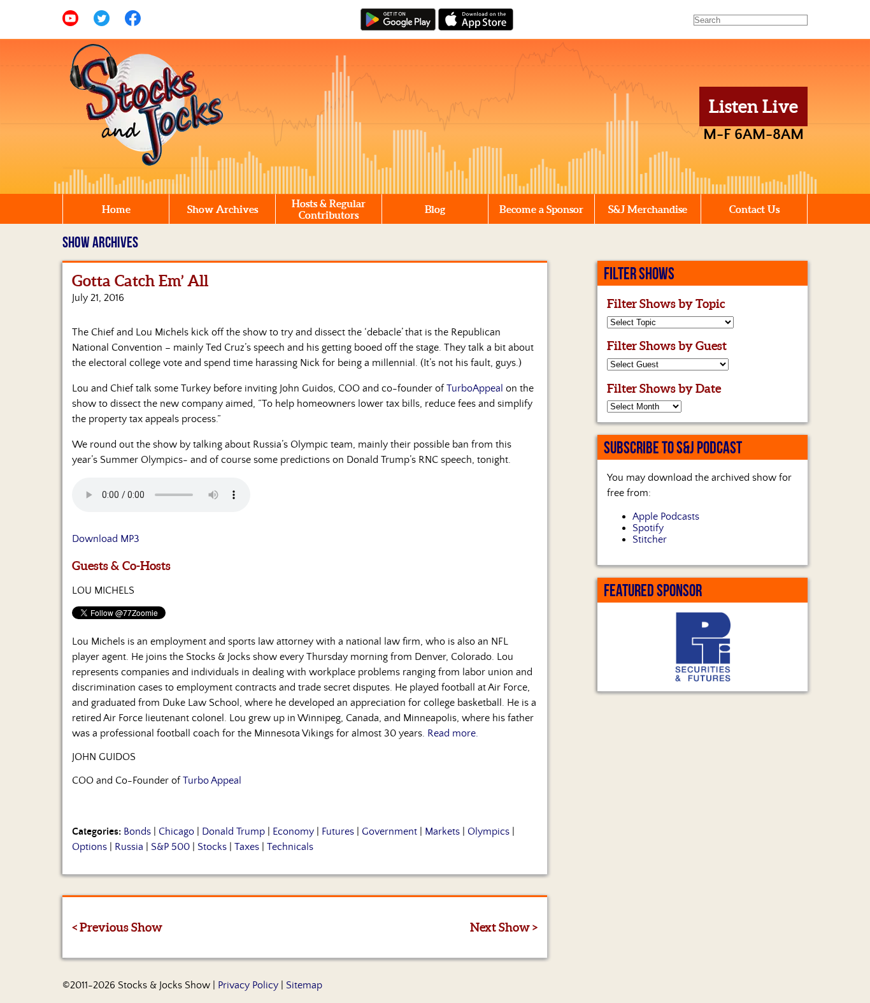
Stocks (212, 847)
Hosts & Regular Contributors (329, 209)
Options (89, 847)
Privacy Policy (248, 985)
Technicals (290, 847)
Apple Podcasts (665, 516)
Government (389, 831)
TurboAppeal (474, 388)
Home (116, 209)
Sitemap (304, 985)
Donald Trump (233, 831)
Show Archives (222, 209)
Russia (129, 847)
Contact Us (754, 209)
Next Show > (504, 927)
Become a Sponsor (541, 209)
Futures (338, 831)
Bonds (137, 831)
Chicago (176, 831)
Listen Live (753, 106)
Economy (293, 831)
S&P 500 (170, 847)
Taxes (246, 847)
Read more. (452, 733)
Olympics (488, 831)
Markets (442, 831)
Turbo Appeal (212, 780)
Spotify (648, 528)
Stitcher (649, 539)
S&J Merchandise (647, 209)
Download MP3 (105, 539)
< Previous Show (117, 927)
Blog (435, 209)
